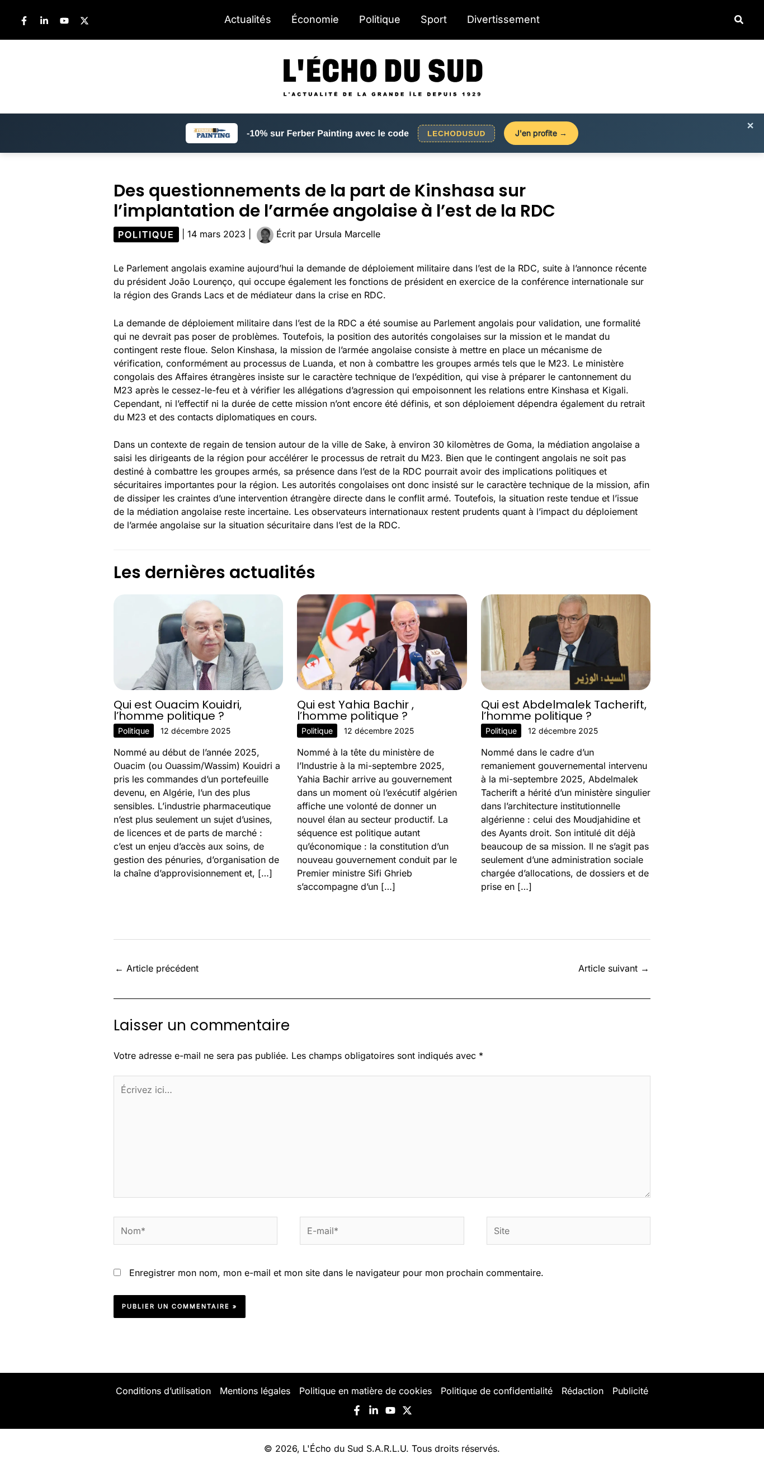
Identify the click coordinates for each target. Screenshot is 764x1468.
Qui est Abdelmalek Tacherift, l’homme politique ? (564, 710)
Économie (315, 19)
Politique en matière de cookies (365, 1390)
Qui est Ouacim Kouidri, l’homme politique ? (178, 710)
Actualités (247, 19)
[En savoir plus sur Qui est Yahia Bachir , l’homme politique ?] (381, 641)
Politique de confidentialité (497, 1390)
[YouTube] (64, 20)
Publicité (630, 1390)
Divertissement (503, 19)
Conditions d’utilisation (163, 1390)
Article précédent (157, 968)
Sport (434, 19)
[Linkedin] (44, 20)
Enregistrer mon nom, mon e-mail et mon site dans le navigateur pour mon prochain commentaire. (336, 1272)
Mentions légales (255, 1390)
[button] (739, 20)
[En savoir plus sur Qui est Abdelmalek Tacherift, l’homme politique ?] (565, 641)
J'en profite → (541, 133)
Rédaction (582, 1390)
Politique (379, 19)
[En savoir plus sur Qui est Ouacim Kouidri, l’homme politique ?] (198, 641)
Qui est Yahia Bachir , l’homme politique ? (355, 710)
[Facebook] (24, 20)
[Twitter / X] (84, 20)
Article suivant (613, 968)
